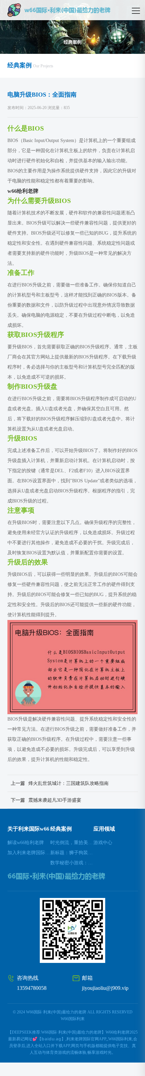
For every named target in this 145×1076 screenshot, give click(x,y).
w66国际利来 (73, 1018)
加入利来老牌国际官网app (29, 852)
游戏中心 (102, 842)
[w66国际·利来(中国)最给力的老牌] (72, 10)
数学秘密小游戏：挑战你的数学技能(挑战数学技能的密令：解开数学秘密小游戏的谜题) (71, 862)
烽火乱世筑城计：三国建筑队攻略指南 (68, 783)
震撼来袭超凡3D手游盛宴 (54, 800)
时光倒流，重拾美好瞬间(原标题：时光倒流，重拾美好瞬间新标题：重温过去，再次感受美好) (71, 842)
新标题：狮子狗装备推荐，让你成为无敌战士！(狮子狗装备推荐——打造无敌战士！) (71, 852)
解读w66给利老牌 (25, 842)
